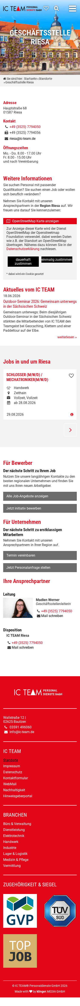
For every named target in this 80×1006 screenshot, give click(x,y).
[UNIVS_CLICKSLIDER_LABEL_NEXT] (70, 429)
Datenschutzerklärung (23, 249)
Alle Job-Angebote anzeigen (27, 496)
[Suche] (57, 8)
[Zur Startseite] (22, 8)
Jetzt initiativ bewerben (23, 508)
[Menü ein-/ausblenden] (72, 8)
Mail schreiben (52, 616)
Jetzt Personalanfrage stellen (28, 568)
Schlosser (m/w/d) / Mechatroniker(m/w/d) (27, 377)
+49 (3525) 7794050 (25, 127)
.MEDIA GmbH (51, 991)
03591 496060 (21, 727)
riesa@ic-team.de (22, 139)
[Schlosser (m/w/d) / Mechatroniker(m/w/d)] (40, 414)
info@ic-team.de (22, 732)
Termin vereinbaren (20, 555)
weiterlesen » (67, 337)
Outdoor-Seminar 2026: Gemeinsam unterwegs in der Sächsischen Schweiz (40, 304)
